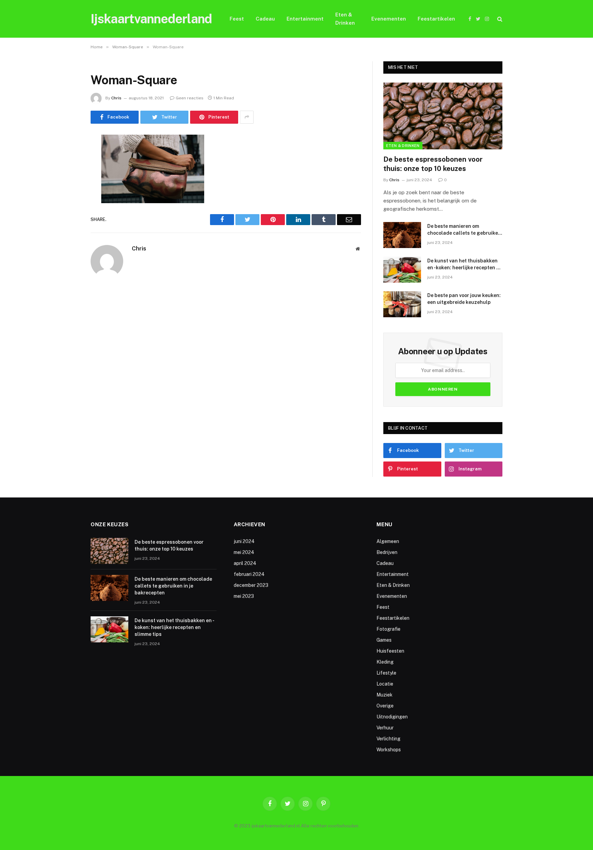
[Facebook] (66, 157)
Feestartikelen (436, 19)
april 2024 (245, 563)
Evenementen (388, 19)
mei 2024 (244, 552)
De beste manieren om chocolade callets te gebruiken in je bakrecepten (464, 229)
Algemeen (387, 541)
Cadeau (265, 19)
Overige (385, 706)
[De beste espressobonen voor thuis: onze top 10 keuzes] (442, 116)
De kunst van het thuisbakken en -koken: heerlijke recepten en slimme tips (464, 264)
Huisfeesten (390, 651)
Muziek (384, 695)
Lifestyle (386, 673)
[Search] (499, 19)
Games (384, 640)
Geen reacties (190, 98)
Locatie (384, 684)
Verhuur (385, 727)
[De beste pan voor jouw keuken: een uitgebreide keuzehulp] (402, 304)
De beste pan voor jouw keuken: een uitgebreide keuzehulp (464, 299)
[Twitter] (66, 175)
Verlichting (388, 738)
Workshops (388, 749)
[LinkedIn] (66, 192)
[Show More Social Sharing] (247, 117)
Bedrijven (386, 552)
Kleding (385, 662)
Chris (116, 98)
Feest (237, 19)
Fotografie (388, 629)
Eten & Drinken (345, 19)
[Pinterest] (66, 210)
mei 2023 (244, 596)
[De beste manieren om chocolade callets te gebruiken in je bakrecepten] (402, 235)
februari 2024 (249, 574)
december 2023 (251, 585)
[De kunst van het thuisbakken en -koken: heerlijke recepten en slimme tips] (402, 270)
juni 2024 (244, 541)
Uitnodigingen (392, 716)
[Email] (66, 227)
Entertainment (305, 19)
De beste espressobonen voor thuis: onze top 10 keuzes (432, 164)
